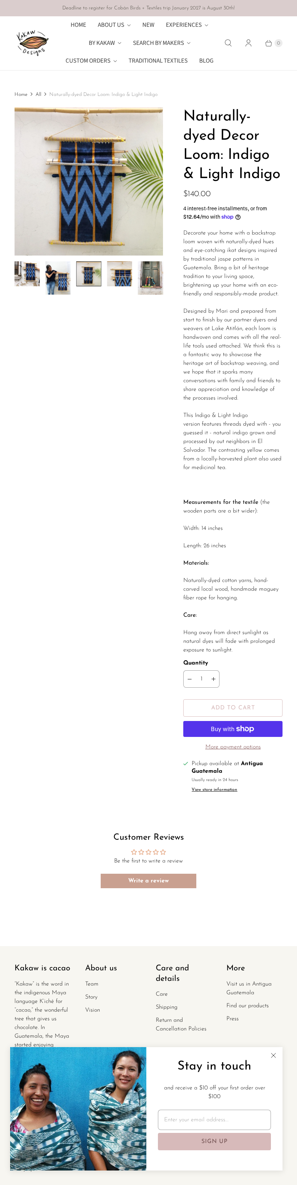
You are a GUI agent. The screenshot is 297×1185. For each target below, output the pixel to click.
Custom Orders (88, 60)
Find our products (247, 1006)
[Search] (228, 43)
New (148, 25)
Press (232, 1019)
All (38, 94)
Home (78, 25)
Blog (206, 60)
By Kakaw (102, 43)
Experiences (184, 25)
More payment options (233, 747)
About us (111, 25)
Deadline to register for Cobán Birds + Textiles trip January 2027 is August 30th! (148, 8)
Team (92, 984)
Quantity (195, 663)
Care (162, 994)
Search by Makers (158, 43)
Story (91, 997)
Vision (92, 1010)
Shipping (166, 1007)
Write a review (148, 881)
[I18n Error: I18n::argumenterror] (26, 273)
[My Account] (248, 43)
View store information (214, 790)
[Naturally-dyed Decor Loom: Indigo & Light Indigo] (88, 181)
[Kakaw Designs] (32, 43)
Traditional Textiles (158, 60)
